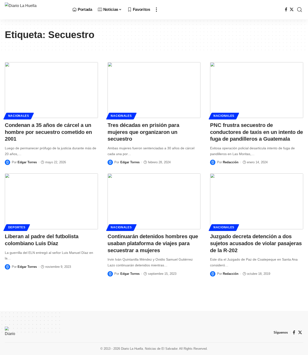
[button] (156, 9)
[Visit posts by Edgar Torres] (7, 162)
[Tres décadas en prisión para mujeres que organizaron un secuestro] (154, 90)
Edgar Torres (27, 162)
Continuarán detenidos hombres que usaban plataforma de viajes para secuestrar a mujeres (153, 243)
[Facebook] (286, 9)
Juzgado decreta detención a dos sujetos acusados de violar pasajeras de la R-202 (256, 243)
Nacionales (18, 115)
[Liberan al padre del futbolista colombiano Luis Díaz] (51, 201)
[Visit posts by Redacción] (212, 162)
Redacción (230, 162)
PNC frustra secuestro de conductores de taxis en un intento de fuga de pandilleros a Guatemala (256, 132)
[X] (292, 9)
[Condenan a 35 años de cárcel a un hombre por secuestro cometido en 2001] (51, 90)
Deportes (17, 227)
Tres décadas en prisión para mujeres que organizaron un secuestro (143, 132)
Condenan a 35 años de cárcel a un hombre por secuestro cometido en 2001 (48, 132)
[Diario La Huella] (35, 9)
